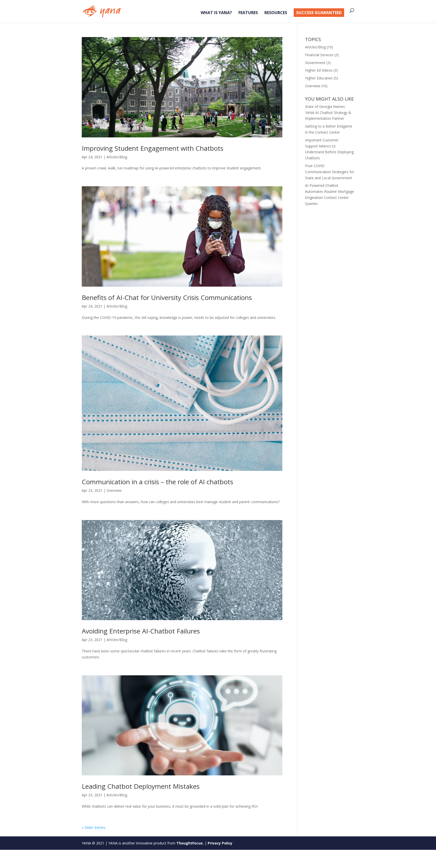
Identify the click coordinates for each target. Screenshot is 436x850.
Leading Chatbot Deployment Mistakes (141, 786)
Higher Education (319, 78)
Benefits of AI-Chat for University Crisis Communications (167, 297)
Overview (114, 490)
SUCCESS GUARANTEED (319, 12)
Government (315, 62)
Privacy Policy (220, 843)
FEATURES (248, 13)
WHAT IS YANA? (216, 13)
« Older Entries (93, 827)
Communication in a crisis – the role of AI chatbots (157, 481)
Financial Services (319, 54)
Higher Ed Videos (319, 70)
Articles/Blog (116, 157)
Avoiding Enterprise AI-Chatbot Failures (141, 630)
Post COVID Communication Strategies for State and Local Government (329, 171)
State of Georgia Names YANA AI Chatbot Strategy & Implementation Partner (328, 112)
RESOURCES (275, 13)
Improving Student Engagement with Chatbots (152, 148)
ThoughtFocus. (190, 843)
